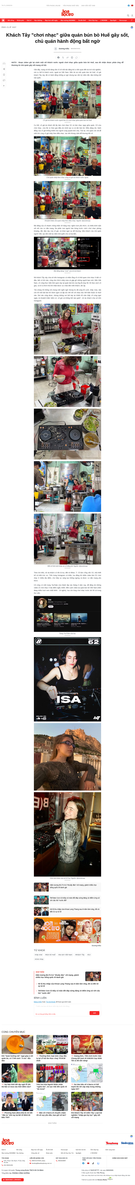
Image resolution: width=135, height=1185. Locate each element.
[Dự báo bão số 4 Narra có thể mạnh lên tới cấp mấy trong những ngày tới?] (87, 1073)
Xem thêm (131, 20)
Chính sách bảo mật (120, 1158)
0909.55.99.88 (36, 1160)
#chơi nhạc (39, 959)
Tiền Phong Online (53, 5)
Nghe (4, 64)
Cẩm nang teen (110, 1149)
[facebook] (128, 5)
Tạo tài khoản (51, 1002)
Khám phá (20, 20)
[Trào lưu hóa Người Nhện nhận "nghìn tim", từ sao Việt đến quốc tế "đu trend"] (52, 1073)
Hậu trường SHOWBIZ (68, 20)
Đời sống (11, 20)
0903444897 (62, 1160)
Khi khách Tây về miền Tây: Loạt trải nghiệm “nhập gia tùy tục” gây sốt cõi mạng (86, 1115)
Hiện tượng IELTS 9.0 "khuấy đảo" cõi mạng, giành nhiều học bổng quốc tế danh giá (73, 886)
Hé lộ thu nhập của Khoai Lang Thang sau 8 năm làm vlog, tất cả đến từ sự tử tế (74, 910)
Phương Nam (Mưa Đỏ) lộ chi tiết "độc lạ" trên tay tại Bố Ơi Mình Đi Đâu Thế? (17, 1115)
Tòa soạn (5, 1158)
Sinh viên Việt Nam (88, 5)
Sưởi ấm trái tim (81, 1149)
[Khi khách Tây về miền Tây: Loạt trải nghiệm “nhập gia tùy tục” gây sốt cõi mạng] (87, 1101)
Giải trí (29, 20)
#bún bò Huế (50, 955)
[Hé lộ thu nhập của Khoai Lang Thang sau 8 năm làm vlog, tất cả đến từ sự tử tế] (41, 911)
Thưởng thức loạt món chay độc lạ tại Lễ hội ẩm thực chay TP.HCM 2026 (51, 1058)
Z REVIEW (104, 20)
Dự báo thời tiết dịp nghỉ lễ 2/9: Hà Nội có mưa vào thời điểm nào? (16, 1085)
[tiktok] (94, 1163)
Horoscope (123, 20)
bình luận (77, 58)
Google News (131, 27)
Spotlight (113, 20)
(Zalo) (43, 1160)
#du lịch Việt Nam (65, 955)
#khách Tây (79, 955)
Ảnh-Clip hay (93, 20)
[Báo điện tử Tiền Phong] (112, 1143)
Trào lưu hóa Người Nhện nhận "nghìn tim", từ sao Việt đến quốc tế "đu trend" (51, 1086)
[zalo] (99, 1163)
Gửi (94, 1013)
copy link (67, 58)
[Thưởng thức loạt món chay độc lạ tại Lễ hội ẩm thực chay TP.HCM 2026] (52, 1044)
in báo (72, 58)
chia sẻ (58, 58)
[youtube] (132, 5)
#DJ (89, 955)
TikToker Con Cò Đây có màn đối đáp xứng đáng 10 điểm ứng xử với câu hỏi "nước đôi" (75, 899)
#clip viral (38, 955)
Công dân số (35, 1153)
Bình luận (4, 80)
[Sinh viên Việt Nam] (127, 1143)
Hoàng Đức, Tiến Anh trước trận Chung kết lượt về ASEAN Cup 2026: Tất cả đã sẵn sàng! (86, 1058)
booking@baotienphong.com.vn (42, 1163)
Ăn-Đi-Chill (82, 20)
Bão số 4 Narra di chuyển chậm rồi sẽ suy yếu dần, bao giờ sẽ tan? (51, 1114)
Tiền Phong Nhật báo (71, 5)
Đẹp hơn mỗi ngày (51, 20)
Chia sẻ (4, 69)
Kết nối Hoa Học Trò (67, 1153)
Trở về (4, 86)
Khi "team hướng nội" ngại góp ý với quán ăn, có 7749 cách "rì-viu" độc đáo (17, 1058)
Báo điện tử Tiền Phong (67, 13)
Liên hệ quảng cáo (37, 1158)
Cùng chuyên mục (13, 1032)
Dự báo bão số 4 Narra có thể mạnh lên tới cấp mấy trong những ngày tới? (86, 1086)
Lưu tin (4, 75)
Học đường (38, 20)
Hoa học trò (8, 1141)
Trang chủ (3, 20)
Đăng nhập (38, 1002)
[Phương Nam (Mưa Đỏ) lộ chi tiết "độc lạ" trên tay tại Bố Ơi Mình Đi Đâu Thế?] (17, 1101)
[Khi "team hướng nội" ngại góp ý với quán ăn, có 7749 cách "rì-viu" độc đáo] (17, 1044)
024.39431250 (8, 1165)
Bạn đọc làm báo (13, 1180)
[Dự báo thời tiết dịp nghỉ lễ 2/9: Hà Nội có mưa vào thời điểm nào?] (17, 1073)
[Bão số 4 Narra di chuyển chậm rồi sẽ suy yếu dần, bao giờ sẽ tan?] (52, 1101)
